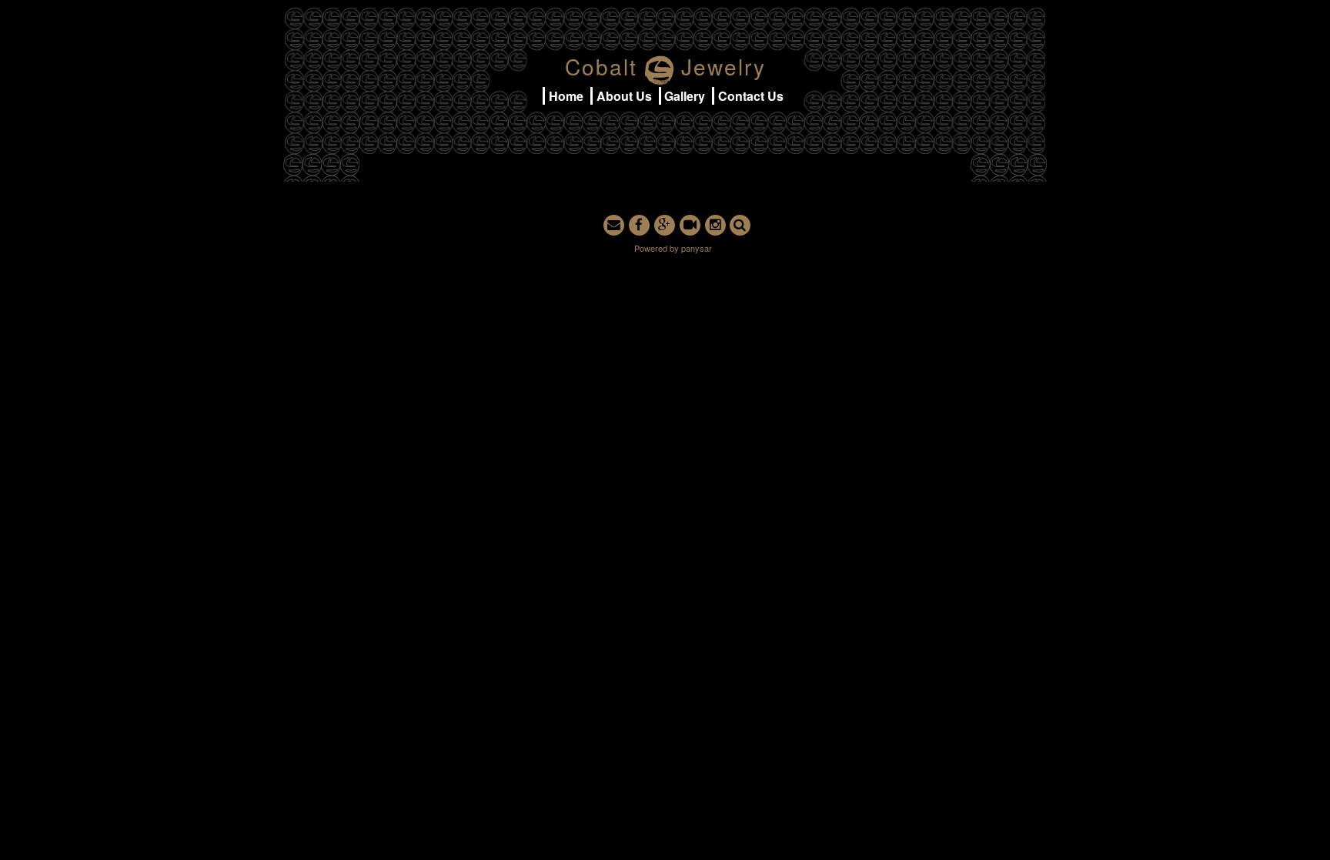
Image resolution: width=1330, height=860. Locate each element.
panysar (696, 248)
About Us (624, 96)
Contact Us (751, 96)
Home (566, 96)
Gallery (684, 96)
